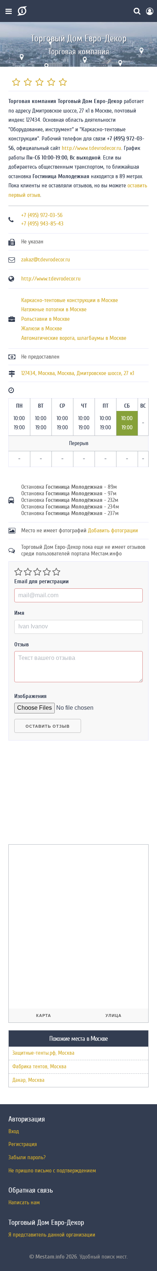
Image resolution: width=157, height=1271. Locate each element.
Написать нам (24, 1202)
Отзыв (21, 644)
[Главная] (21, 11)
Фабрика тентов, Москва (39, 1067)
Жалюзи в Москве (41, 328)
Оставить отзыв (48, 726)
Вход (13, 1131)
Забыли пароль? (27, 1157)
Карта (43, 1015)
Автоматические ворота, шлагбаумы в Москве (73, 338)
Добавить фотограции (113, 530)
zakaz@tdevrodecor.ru (45, 259)
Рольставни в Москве (45, 319)
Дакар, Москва (28, 1080)
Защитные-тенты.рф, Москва (43, 1053)
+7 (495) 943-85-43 (42, 223)
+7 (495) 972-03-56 (41, 215)
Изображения (30, 696)
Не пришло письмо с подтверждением (52, 1170)
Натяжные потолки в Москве (54, 309)
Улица (114, 1015)
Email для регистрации (41, 581)
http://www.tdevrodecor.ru (91, 148)
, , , (77, 373)
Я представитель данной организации (51, 1234)
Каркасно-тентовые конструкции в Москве (69, 300)
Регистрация (22, 1144)
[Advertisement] (63, 795)
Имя (19, 613)
